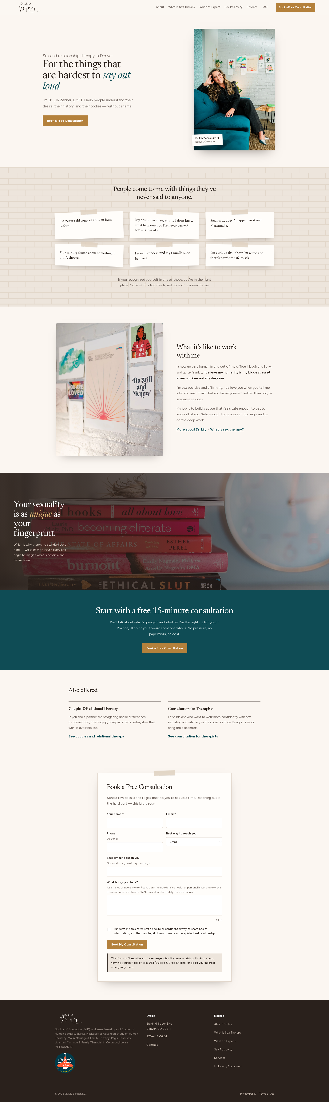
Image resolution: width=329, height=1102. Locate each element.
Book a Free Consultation (295, 7)
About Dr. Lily (223, 1024)
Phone (112, 836)
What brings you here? (164, 887)
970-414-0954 (156, 1036)
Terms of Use (266, 1093)
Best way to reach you (181, 833)
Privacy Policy (248, 1093)
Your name (115, 814)
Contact (152, 1044)
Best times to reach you (128, 860)
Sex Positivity (233, 7)
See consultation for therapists (193, 736)
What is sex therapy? (227, 429)
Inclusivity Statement (228, 1066)
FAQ (265, 7)
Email (171, 814)
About (160, 7)
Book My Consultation (127, 944)
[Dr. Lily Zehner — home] (30, 7)
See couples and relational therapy (96, 736)
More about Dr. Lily (191, 429)
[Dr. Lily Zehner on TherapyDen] (65, 1065)
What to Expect (210, 7)
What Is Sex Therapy (181, 7)
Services (252, 7)
